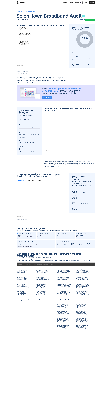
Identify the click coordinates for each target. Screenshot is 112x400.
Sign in (85, 2)
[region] (42, 47)
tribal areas (43, 257)
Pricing (71, 2)
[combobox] (56, 264)
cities (31, 257)
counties (35, 257)
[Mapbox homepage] (20, 65)
